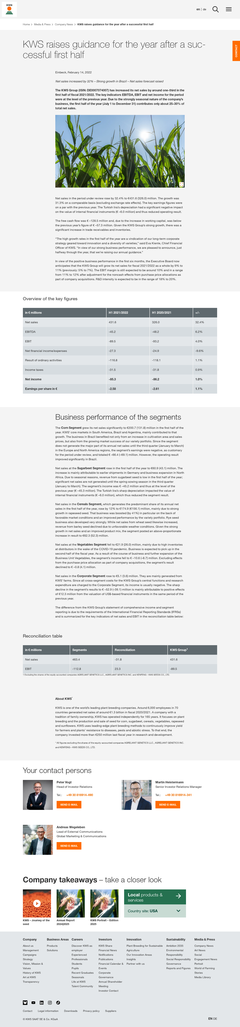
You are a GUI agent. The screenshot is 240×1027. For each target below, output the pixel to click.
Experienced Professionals (80, 957)
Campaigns (29, 954)
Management (31, 950)
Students (77, 963)
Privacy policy (91, 1011)
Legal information (48, 1011)
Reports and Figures (178, 968)
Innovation (134, 939)
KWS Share (105, 945)
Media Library (202, 977)
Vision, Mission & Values (33, 966)
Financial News (108, 950)
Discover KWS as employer (82, 948)
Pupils (75, 968)
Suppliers (110, 1011)
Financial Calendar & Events (111, 966)
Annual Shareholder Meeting (110, 984)
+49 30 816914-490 (79, 795)
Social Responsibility (178, 959)
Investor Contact (108, 990)
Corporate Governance (106, 975)
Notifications (106, 954)
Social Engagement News (205, 957)
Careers (77, 939)
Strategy (28, 959)
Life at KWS (79, 981)
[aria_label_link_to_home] (9, 9)
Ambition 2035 (174, 945)
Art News (199, 950)
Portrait (198, 963)
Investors (105, 939)
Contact (27, 1011)
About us (28, 945)
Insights (131, 959)
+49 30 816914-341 (178, 795)
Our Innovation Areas (139, 954)
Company (30, 939)
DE (215, 1018)
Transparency (31, 981)
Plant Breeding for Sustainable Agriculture (145, 948)
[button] (37, 907)
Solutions (52, 950)
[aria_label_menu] (228, 9)
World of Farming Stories (204, 970)
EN (210, 1018)
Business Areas (58, 939)
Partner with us (136, 963)
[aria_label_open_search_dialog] (215, 9)
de (204, 9)
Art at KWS (29, 977)
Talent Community (82, 986)
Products (52, 945)
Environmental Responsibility (174, 952)
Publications (106, 959)
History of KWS (32, 972)
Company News (203, 945)
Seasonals (78, 977)
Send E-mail (69, 804)
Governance (173, 963)
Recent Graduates (83, 972)
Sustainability (175, 939)
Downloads (70, 1011)
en (198, 9)
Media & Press (204, 939)
